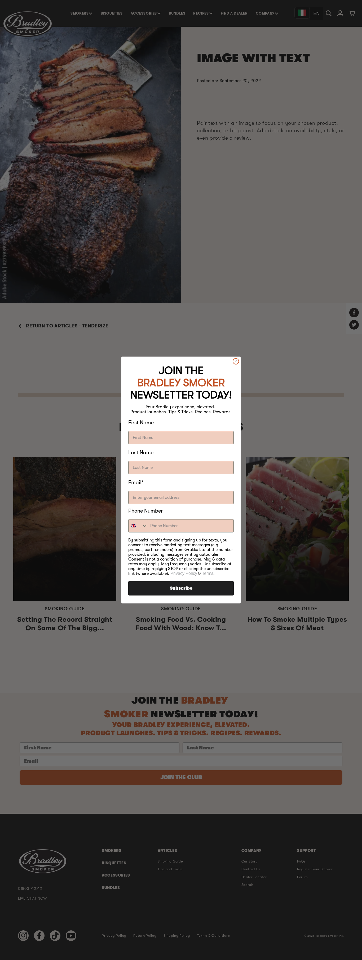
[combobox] (138, 525)
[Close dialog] (236, 361)
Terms (207, 573)
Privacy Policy (183, 573)
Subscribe (181, 588)
